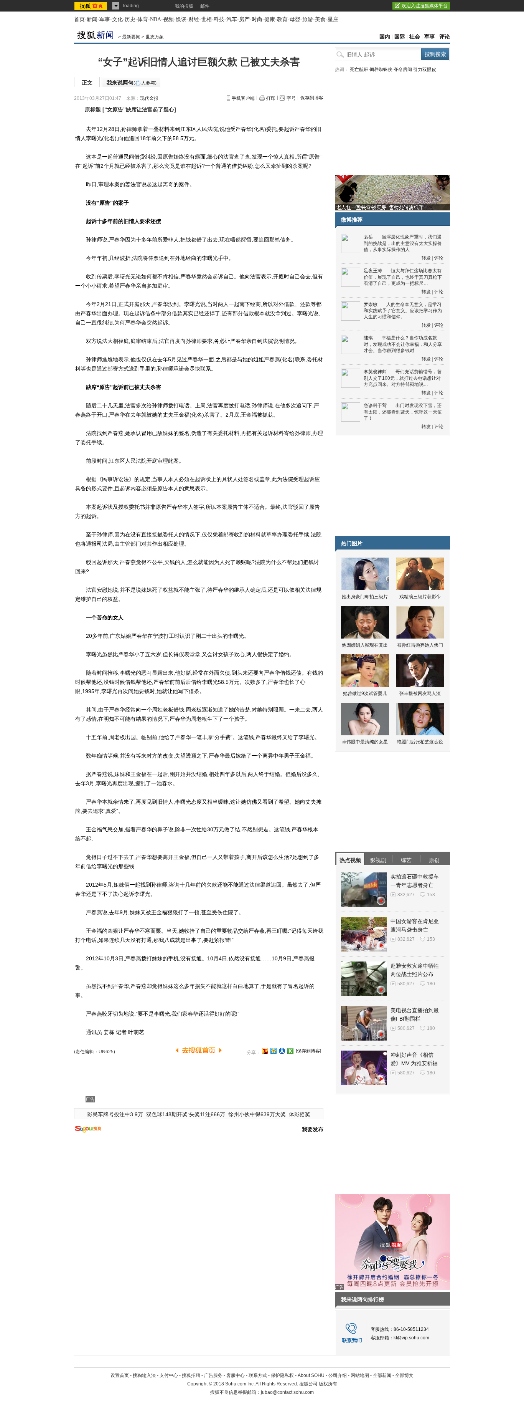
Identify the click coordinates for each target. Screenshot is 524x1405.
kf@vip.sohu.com (411, 1337)
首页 (79, 19)
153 (431, 894)
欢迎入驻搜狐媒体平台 (425, 5)
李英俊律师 (375, 371)
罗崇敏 (370, 304)
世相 (206, 19)
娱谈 (181, 19)
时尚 (257, 19)
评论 (444, 37)
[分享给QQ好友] (273, 1051)
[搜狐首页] (91, 6)
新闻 (92, 19)
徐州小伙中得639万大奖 (257, 1114)
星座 (333, 19)
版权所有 (328, 1384)
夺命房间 (403, 69)
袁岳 (368, 237)
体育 (142, 19)
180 (431, 983)
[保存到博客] (308, 1051)
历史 (130, 19)
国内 (384, 37)
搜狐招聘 (191, 1375)
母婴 (295, 19)
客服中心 (235, 1375)
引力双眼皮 (424, 69)
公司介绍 (337, 1375)
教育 (282, 19)
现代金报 (149, 98)
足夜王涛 (373, 270)
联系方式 (258, 1375)
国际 (399, 37)
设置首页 (119, 1375)
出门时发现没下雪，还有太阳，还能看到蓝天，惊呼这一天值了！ (403, 412)
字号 (291, 98)
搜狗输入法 (144, 1375)
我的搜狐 (184, 6)
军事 (104, 19)
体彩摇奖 (299, 1114)
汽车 (231, 19)
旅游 (307, 19)
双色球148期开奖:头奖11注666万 (185, 1114)
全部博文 (404, 1375)
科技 (219, 19)
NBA (155, 19)
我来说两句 (132, 82)
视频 (168, 19)
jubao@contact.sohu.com (287, 1392)
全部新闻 (382, 1375)
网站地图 (360, 1375)
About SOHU (311, 1375)
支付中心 (169, 1375)
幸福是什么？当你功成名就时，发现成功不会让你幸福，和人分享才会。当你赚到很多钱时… (403, 344)
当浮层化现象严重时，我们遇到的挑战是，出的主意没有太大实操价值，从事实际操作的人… (403, 243)
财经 (193, 19)
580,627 (406, 983)
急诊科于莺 (375, 405)
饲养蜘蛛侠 (380, 69)
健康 (269, 19)
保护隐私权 (282, 1375)
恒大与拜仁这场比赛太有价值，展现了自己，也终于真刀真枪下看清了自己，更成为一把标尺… (403, 277)
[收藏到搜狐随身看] (290, 1051)
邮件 (204, 6)
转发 (426, 258)
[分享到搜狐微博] (265, 1051)
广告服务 (213, 1375)
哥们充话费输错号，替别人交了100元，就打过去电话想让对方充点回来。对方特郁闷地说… (403, 378)
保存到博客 (311, 98)
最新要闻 (131, 37)
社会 (414, 37)
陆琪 (368, 338)
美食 (320, 19)
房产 (244, 19)
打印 (270, 98)
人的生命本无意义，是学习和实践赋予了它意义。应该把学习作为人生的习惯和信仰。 (403, 311)
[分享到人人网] (282, 1051)
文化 (117, 19)
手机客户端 (243, 98)
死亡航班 (359, 69)
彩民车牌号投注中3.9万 (115, 1114)
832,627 (406, 894)
